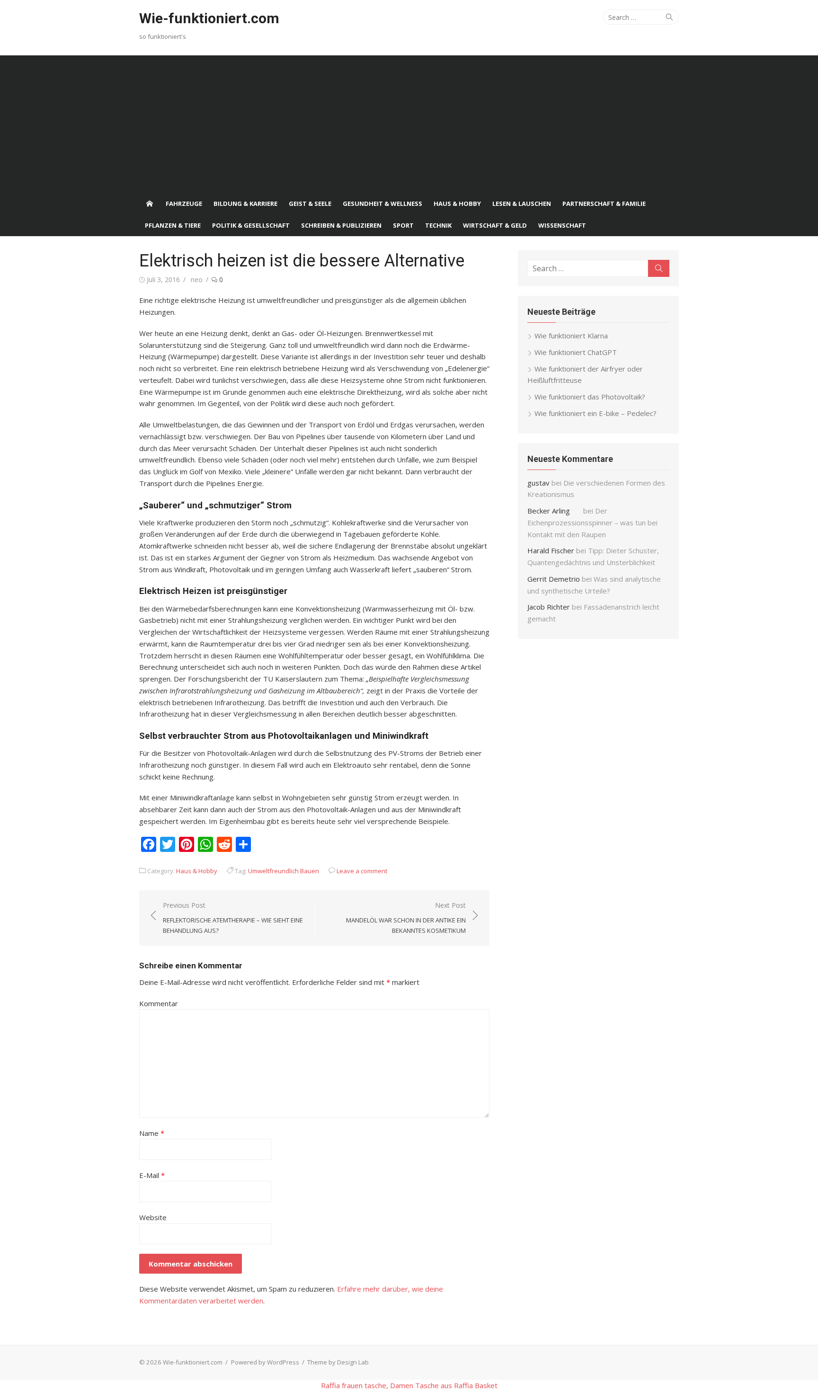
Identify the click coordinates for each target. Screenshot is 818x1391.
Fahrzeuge (184, 203)
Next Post (406, 918)
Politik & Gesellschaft (251, 225)
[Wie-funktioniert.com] (149, 203)
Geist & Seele (310, 203)
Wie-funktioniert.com (209, 18)
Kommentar (158, 1003)
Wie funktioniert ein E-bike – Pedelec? (595, 413)
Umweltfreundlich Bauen (283, 871)
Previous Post (233, 918)
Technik (438, 225)
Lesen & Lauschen (521, 203)
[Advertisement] (409, 121)
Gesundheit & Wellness (382, 203)
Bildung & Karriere (245, 203)
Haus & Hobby (457, 203)
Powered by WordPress (265, 1362)
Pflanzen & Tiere (173, 225)
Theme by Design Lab (338, 1362)
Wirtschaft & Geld (495, 225)
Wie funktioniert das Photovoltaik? (589, 396)
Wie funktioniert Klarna (571, 335)
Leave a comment (362, 871)
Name (151, 1133)
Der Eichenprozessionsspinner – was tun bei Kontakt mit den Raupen (592, 522)
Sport (403, 225)
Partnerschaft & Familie (604, 203)
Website (153, 1217)
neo (197, 279)
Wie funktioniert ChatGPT (575, 352)
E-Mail (152, 1175)
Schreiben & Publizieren (341, 225)
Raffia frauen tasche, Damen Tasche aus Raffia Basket (409, 1385)
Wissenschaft (562, 225)
